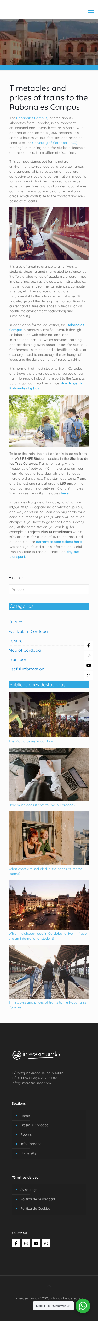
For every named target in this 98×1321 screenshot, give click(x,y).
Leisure (15, 640)
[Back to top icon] (49, 1286)
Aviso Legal (29, 1190)
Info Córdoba (31, 1144)
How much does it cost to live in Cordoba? (42, 805)
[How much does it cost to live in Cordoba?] (49, 800)
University (28, 1153)
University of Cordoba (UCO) (55, 142)
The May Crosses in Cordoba (31, 741)
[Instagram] (26, 1243)
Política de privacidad (37, 1199)
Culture (15, 622)
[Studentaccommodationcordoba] (49, 8)
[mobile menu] (91, 10)
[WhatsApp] (46, 1243)
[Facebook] (16, 1243)
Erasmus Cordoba (34, 1125)
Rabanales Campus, (32, 118)
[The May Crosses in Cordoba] (49, 736)
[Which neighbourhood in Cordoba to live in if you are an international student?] (49, 928)
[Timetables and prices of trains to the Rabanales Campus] (49, 997)
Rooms (26, 1134)
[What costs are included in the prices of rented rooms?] (49, 864)
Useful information (26, 668)
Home (25, 1116)
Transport (18, 659)
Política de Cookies (35, 1208)
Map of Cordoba (25, 650)
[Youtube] (36, 1243)
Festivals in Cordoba (28, 631)
